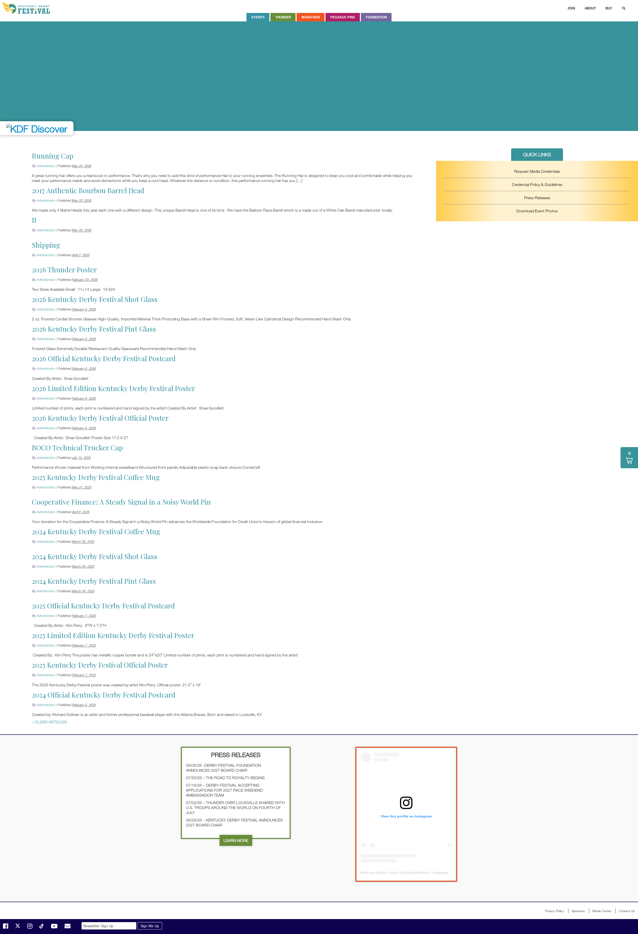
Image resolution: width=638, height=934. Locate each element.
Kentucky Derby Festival (29, 7)
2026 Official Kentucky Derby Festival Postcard (104, 358)
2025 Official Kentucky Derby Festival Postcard (103, 605)
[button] (629, 457)
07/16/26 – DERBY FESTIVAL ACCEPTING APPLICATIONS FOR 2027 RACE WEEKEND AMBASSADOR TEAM (224, 790)
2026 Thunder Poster (64, 269)
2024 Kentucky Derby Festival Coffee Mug (96, 531)
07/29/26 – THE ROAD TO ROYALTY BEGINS (225, 777)
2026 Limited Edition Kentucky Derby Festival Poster (113, 388)
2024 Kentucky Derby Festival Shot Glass (94, 556)
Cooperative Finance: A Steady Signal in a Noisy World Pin (121, 501)
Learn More (236, 840)
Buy (609, 8)
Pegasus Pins (342, 17)
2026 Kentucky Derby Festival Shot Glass (95, 299)
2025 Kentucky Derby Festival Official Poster (100, 664)
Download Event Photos (537, 211)
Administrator (46, 166)
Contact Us (627, 911)
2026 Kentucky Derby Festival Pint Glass (94, 328)
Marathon (311, 17)
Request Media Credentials (537, 171)
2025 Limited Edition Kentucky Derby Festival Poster (113, 635)
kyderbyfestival (416, 873)
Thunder (283, 17)
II (34, 220)
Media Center (601, 911)
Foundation (376, 17)
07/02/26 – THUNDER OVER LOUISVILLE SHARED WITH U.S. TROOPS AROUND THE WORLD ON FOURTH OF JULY (235, 807)
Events (258, 17)
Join (571, 8)
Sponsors (578, 911)
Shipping (46, 244)
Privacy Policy (554, 911)
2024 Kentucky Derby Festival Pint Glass (94, 580)
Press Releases (537, 197)
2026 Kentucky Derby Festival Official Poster (100, 417)
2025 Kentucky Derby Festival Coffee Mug (96, 477)
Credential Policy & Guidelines (537, 184)
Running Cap (52, 155)
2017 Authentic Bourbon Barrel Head (88, 190)
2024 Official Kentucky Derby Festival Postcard (103, 694)
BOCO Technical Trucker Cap (77, 447)
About (590, 8)
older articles (49, 722)
